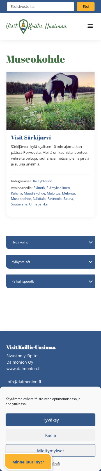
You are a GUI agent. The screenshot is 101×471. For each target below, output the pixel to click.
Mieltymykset (50, 450)
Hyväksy (50, 420)
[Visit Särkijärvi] (50, 144)
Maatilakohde (34, 193)
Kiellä (50, 435)
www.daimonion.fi (23, 368)
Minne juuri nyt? (28, 462)
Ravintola (54, 198)
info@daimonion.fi (23, 381)
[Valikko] (91, 26)
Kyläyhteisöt (42, 181)
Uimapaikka (38, 204)
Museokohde (21, 198)
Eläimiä (39, 187)
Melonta (68, 193)
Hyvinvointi (20, 242)
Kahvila (16, 193)
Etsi (86, 6)
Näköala (39, 198)
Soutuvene (19, 204)
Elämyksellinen (58, 187)
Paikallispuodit (23, 281)
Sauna (68, 198)
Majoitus (53, 193)
